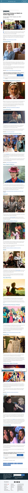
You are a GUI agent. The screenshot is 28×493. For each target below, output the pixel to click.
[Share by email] (1, 26)
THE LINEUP (5, 488)
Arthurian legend (17, 270)
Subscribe (24, 1)
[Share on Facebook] (1, 22)
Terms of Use (12, 486)
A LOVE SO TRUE (5, 485)
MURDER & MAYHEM (6, 489)
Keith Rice (5, 19)
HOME (4, 11)
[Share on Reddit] (1, 28)
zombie (14, 419)
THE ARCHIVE (5, 486)
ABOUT (11, 489)
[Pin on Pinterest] (1, 25)
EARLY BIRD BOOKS (6, 487)
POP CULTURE (7, 11)
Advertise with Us (13, 485)
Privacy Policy (12, 487)
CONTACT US (12, 490)
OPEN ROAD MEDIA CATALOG (7, 490)
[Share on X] (1, 24)
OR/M (11, 488)
